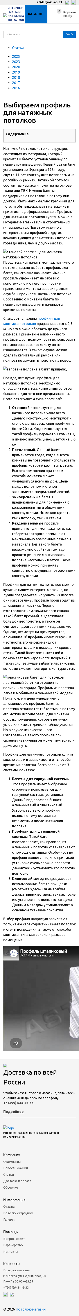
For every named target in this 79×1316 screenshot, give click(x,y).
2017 (16, 83)
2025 (16, 56)
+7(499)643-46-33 (49, 2)
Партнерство (13, 1245)
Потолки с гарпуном (18, 1213)
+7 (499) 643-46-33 (18, 1103)
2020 (16, 67)
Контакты (10, 1251)
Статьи (18, 48)
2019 (16, 72)
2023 (16, 62)
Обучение (10, 1187)
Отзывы (9, 1206)
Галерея (9, 1219)
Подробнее (13, 1112)
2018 (16, 77)
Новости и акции (15, 1168)
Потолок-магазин (31, 1309)
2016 (16, 88)
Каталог (35, 14)
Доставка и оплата (17, 1181)
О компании (12, 1161)
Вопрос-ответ (14, 1239)
